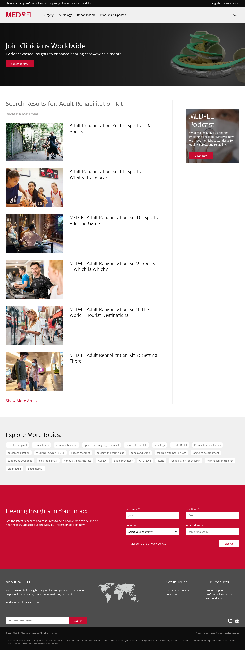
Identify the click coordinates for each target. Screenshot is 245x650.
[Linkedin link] (230, 621)
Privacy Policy (202, 632)
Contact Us (172, 594)
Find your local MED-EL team (22, 602)
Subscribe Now (19, 63)
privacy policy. (157, 543)
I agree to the (148, 543)
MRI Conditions (214, 598)
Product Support (215, 590)
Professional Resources (38, 3)
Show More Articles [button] (23, 400)
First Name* (133, 509)
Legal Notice (216, 632)
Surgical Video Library (66, 3)
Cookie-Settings (232, 632)
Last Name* (192, 509)
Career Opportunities (178, 590)
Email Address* (194, 525)
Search (78, 620)
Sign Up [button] (229, 543)
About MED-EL (14, 3)
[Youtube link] (237, 621)
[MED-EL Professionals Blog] (20, 15)
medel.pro (88, 3)
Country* (131, 525)
